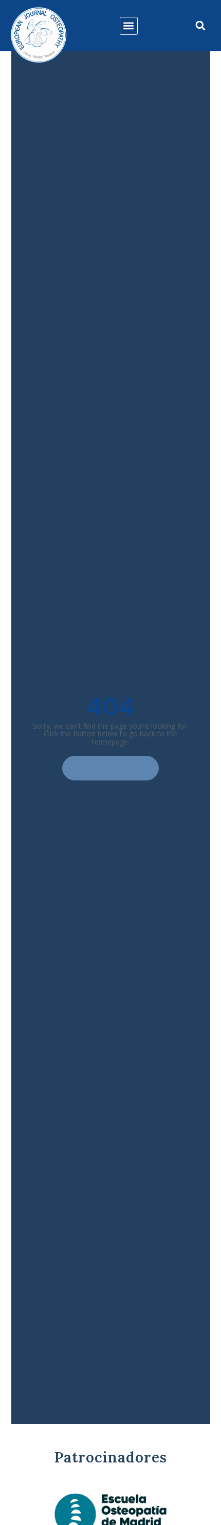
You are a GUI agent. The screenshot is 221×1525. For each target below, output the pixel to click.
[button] (129, 26)
